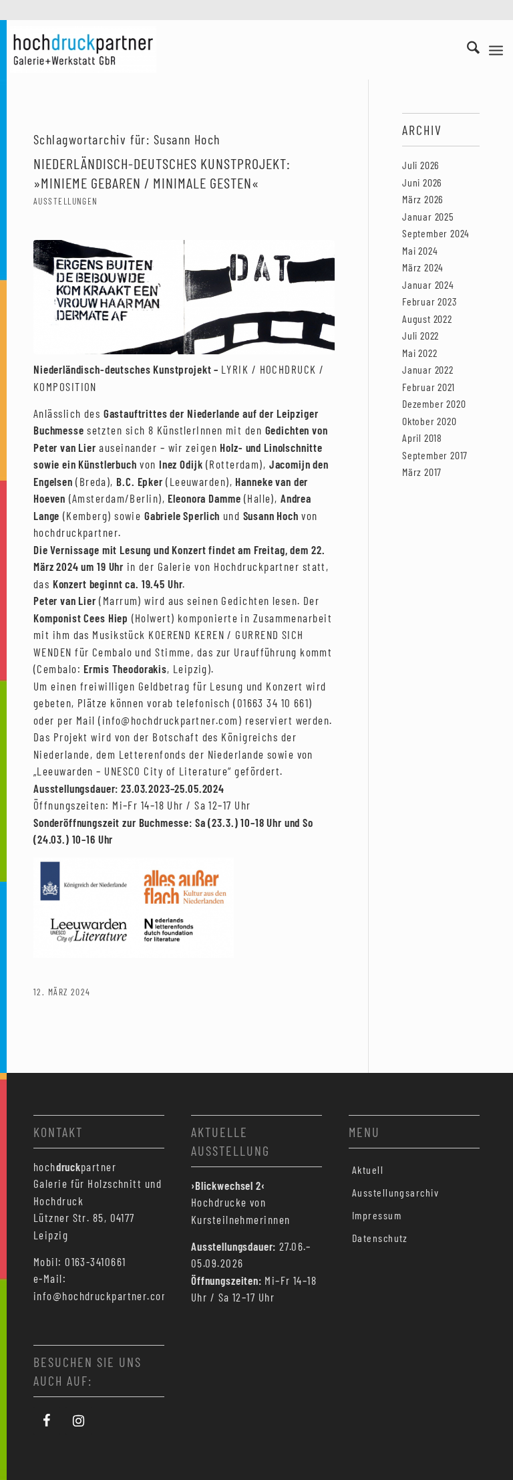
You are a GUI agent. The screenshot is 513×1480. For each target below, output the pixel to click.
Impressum (376, 1215)
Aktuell (367, 1169)
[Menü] (496, 49)
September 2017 (435, 455)
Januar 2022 (428, 369)
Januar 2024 (428, 284)
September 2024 (436, 233)
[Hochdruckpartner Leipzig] (83, 49)
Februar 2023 (430, 301)
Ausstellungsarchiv (395, 1192)
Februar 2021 (428, 386)
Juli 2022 (420, 335)
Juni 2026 (422, 182)
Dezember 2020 (434, 403)
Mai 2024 (420, 250)
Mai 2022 (419, 352)
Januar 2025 (428, 216)
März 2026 (423, 199)
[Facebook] (46, 1421)
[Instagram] (78, 1421)
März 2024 (423, 267)
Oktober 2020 (429, 420)
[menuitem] (467, 49)
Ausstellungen (65, 201)
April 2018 (422, 437)
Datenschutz (380, 1237)
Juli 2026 (421, 164)
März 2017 (422, 471)
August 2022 (427, 318)
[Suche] (467, 49)
